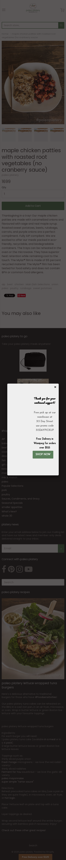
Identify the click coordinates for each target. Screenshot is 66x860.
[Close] (54, 386)
